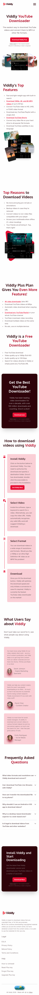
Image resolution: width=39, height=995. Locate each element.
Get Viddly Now (17, 487)
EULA (4, 942)
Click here (13, 44)
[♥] (19, 988)
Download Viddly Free (19, 39)
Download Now (19, 879)
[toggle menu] (34, 4)
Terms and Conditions (10, 953)
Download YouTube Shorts (16, 118)
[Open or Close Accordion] (35, 775)
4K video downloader (13, 302)
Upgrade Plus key (8, 975)
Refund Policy (7, 949)
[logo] (7, 4)
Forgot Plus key (7, 971)
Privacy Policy (7, 945)
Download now (19, 415)
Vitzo (30, 992)
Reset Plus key (7, 967)
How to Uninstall (8, 964)
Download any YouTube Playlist (17, 313)
